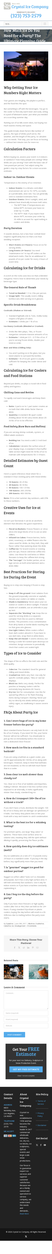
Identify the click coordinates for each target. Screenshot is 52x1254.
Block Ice (31, 924)
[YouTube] (45, 1145)
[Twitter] (37, 1145)
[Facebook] (41, 1145)
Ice (13, 926)
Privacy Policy (40, 1114)
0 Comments (31, 926)
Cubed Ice (7, 926)
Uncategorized (20, 926)
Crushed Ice (39, 924)
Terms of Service (41, 1102)
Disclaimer (41, 1125)
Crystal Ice (9, 924)
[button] (6, 972)
